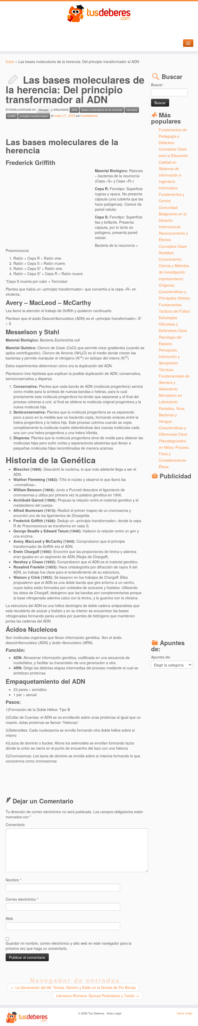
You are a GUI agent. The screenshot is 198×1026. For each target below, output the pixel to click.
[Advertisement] (50, 205)
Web (9, 918)
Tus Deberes (96, 1013)
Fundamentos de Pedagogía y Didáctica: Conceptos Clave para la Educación (173, 142)
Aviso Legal (114, 1013)
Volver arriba (184, 1013)
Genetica (131, 110)
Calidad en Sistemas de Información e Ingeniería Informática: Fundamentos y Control (171, 181)
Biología (43, 110)
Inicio (10, 61)
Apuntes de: (161, 657)
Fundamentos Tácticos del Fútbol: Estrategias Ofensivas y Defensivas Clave (175, 317)
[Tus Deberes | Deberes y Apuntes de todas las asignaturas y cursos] (99, 13)
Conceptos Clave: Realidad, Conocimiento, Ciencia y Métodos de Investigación (174, 259)
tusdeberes (89, 115)
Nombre (13, 879)
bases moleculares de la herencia (101, 110)
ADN (74, 110)
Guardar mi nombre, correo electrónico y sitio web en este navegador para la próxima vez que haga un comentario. (68, 946)
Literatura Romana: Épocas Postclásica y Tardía (97, 995)
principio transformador (34, 116)
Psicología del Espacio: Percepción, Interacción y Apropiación (170, 350)
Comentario (15, 824)
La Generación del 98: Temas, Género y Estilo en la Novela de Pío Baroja (73, 987)
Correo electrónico (22, 899)
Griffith (12, 116)
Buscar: (157, 84)
